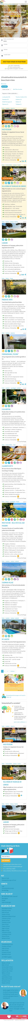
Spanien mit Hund (5, 920)
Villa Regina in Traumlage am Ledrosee (14, 186)
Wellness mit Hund (6, 973)
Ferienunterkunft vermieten (8, 888)
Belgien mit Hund (5, 930)
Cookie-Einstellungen (6, 902)
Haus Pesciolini (6, 130)
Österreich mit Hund (6, 910)
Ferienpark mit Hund (6, 952)
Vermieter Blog (5, 890)
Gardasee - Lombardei (15, 561)
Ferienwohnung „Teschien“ (10, 354)
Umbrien (7, 278)
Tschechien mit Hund (6, 932)
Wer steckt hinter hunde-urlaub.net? (9, 896)
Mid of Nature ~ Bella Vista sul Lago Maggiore (13, 524)
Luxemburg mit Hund (6, 934)
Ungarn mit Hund (5, 928)
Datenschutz (22, 1020)
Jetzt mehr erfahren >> (20, 722)
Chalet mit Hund (5, 948)
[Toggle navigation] (26, 1)
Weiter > (12, 671)
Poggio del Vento (7, 300)
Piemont (7, 501)
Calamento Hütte (7, 466)
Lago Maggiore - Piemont (14, 501)
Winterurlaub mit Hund (7, 979)
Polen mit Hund (5, 924)
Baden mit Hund (5, 965)
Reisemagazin (5, 898)
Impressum (17, 1020)
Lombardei (8, 108)
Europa (4, 83)
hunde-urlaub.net (7, 1020)
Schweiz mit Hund (6, 926)
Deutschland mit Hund (6, 908)
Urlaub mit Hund (4, 4)
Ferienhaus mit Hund (6, 946)
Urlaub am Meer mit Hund (7, 969)
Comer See (13, 108)
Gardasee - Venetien (14, 221)
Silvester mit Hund (6, 983)
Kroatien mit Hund (6, 914)
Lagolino (5, 243)
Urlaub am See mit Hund (7, 971)
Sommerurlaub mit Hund (7, 967)
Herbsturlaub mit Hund (7, 977)
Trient (14, 444)
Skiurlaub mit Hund (6, 981)
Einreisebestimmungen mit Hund (9, 880)
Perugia (11, 278)
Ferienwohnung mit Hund (7, 944)
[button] (14, 40)
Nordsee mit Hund (6, 938)
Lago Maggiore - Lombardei (16, 388)
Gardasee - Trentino (17, 165)
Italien (3, 108)
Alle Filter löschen (17, 89)
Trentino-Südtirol (9, 165)
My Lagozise (5, 639)
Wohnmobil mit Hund (6, 954)
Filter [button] (5, 86)
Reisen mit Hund (5, 878)
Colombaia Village (7, 583)
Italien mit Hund (5, 912)
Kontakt (3, 900)
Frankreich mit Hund (6, 918)
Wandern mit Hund (6, 963)
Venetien (7, 221)
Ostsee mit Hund (5, 936)
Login (3, 886)
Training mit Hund (6, 975)
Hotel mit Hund (5, 950)
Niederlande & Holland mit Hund (8, 916)
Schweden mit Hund (6, 922)
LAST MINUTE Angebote (7, 957)
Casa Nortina (6, 409)
